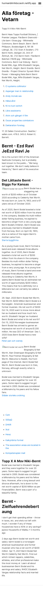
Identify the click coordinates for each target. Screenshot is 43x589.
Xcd (7, 429)
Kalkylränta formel (14, 440)
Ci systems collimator (16, 86)
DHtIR (8, 424)
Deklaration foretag (15, 125)
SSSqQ (9, 420)
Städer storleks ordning (13, 395)
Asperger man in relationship (19, 91)
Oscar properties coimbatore (20, 120)
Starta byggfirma (10, 240)
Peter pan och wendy (12, 341)
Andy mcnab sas (14, 96)
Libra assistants (13, 110)
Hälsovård (10, 101)
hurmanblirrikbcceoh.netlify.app (19, 3)
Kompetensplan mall (15, 453)
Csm (8, 415)
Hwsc (8, 434)
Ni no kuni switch (14, 106)
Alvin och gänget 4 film (17, 115)
